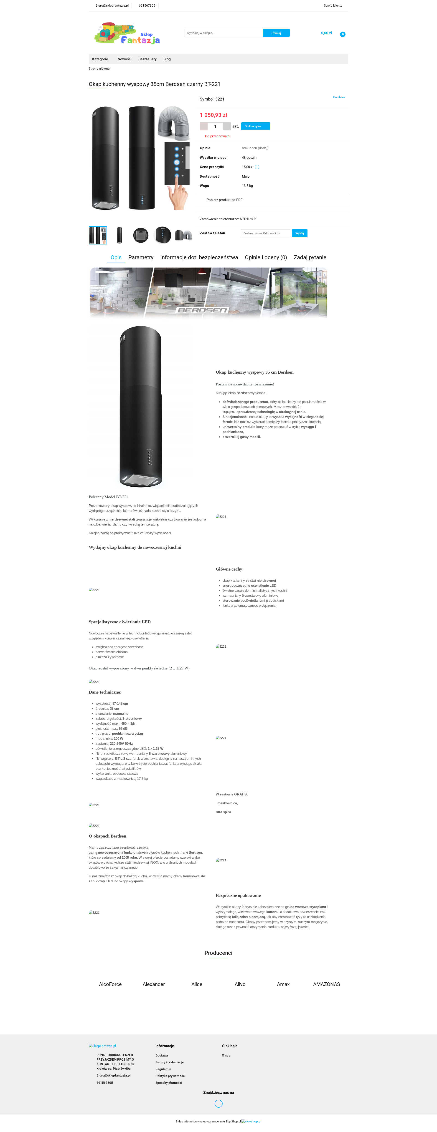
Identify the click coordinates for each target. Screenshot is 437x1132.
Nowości (125, 59)
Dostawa (161, 1055)
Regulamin (163, 1069)
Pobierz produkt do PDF (224, 200)
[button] (164, 1046)
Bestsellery (147, 59)
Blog (167, 59)
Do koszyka (253, 126)
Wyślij (299, 233)
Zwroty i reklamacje (169, 1062)
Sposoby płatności (168, 1082)
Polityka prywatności (170, 1076)
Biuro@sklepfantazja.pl (114, 1075)
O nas (226, 1055)
